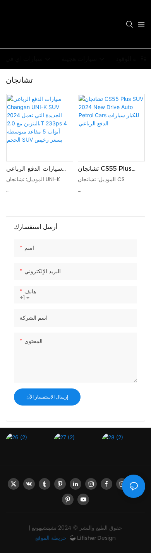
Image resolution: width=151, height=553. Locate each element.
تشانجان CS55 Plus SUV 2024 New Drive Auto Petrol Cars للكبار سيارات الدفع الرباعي (110, 169)
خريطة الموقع (51, 538)
